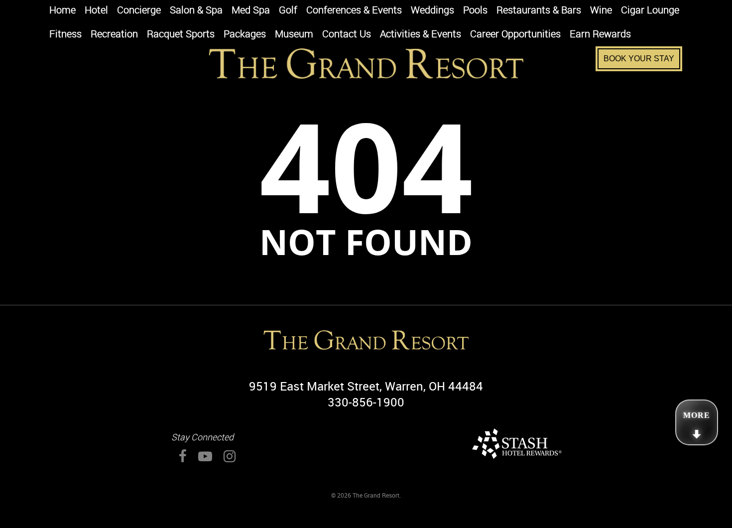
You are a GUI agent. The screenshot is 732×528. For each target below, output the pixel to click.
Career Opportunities (515, 34)
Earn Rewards (600, 34)
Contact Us (346, 34)
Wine (601, 10)
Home (62, 10)
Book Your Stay (639, 58)
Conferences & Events (354, 10)
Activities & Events (420, 34)
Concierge (139, 10)
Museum (294, 34)
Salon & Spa (196, 10)
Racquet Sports (181, 34)
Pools (475, 10)
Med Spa (251, 10)
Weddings (432, 10)
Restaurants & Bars (538, 10)
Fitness (65, 34)
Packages (245, 34)
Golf (288, 10)
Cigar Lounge (650, 10)
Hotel (96, 10)
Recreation (114, 34)
